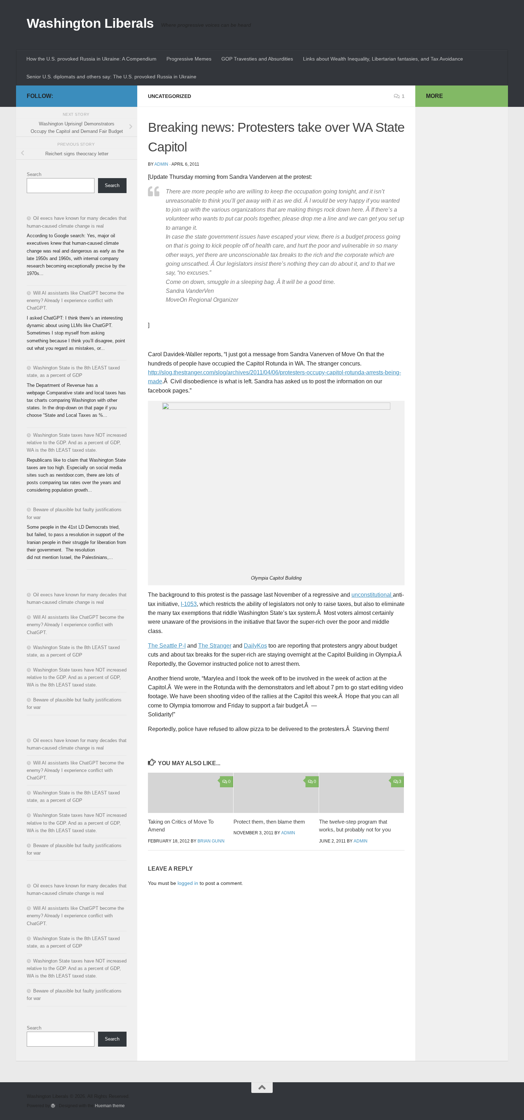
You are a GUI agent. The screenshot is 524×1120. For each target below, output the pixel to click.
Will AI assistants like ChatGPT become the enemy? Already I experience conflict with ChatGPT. (75, 300)
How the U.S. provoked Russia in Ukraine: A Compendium (91, 59)
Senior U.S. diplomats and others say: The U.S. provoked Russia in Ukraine (111, 76)
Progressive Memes (188, 59)
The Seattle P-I (167, 646)
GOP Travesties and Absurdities (257, 59)
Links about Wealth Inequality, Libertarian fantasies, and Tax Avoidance (383, 59)
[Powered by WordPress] (53, 1106)
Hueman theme (110, 1105)
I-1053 (189, 604)
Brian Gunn (211, 841)
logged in (188, 883)
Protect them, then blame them (269, 822)
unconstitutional (372, 595)
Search (34, 174)
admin (161, 164)
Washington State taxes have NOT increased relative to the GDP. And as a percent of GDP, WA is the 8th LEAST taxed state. (77, 442)
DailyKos (255, 646)
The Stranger (214, 646)
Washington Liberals (90, 23)
